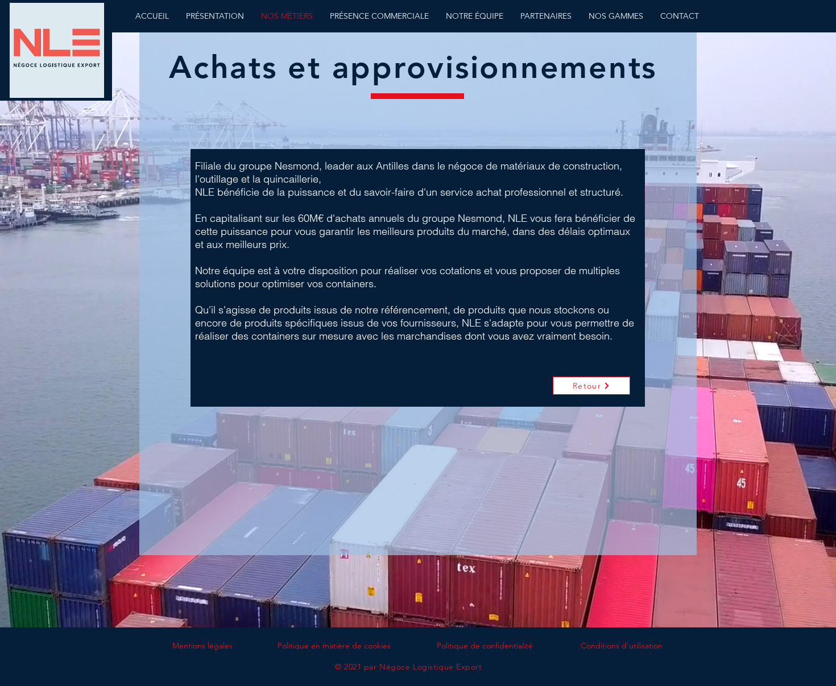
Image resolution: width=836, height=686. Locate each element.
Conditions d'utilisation (622, 645)
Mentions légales (202, 645)
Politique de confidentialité (485, 645)
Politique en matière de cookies (334, 645)
